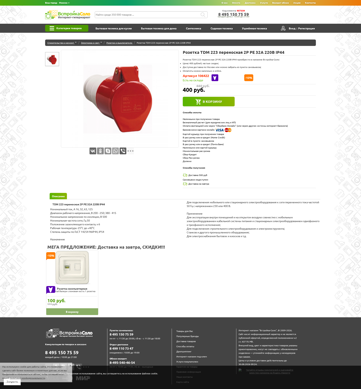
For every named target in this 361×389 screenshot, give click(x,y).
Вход (292, 28)
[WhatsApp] (115, 151)
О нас (224, 3)
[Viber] (123, 151)
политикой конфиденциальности (27, 378)
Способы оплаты (185, 346)
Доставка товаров (186, 341)
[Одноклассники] (100, 151)
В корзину (212, 101)
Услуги (264, 3)
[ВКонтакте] (92, 151)
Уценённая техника (254, 28)
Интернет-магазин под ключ (191, 356)
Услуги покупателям (187, 361)
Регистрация (306, 28)
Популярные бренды (187, 336)
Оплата (236, 3)
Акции (296, 3)
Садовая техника (222, 28)
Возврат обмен (280, 3)
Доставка (250, 3)
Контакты (310, 3)
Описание (58, 196)
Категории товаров (69, 28)
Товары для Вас (184, 331)
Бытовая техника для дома (159, 28)
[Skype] (108, 151)
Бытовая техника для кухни (114, 28)
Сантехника (193, 28)
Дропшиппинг (183, 351)
